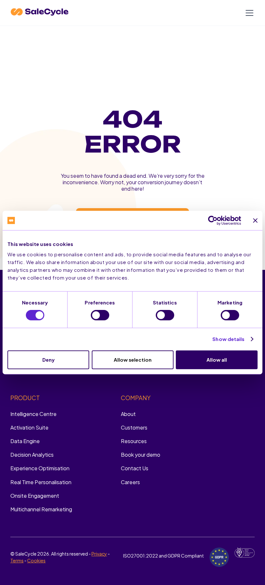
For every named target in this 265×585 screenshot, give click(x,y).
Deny (48, 359)
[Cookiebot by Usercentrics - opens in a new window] (213, 220)
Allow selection (133, 359)
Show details (228, 339)
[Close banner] (255, 220)
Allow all (217, 359)
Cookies (36, 560)
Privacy (99, 554)
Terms (17, 560)
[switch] (100, 315)
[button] (248, 13)
